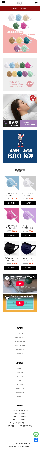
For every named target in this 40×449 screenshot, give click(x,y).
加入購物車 (11, 203)
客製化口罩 (20, 388)
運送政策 (20, 396)
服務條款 (20, 354)
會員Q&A (20, 376)
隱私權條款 (20, 350)
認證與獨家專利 (20, 342)
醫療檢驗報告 (20, 338)
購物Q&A (20, 372)
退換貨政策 (20, 392)
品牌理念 (20, 333)
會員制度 (20, 380)
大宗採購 (20, 384)
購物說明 (20, 368)
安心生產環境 (20, 346)
